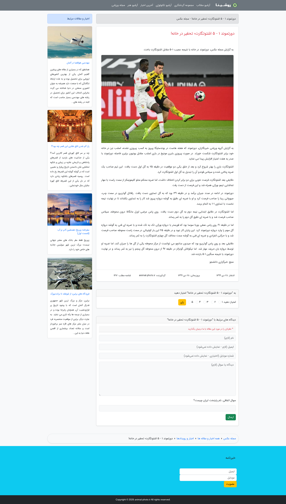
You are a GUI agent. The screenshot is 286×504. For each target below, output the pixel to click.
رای (182, 302)
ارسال (231, 417)
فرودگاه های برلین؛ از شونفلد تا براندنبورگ (69, 294)
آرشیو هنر (133, 5)
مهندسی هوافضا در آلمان (78, 63)
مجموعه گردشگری (184, 5)
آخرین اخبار (147, 5)
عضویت (230, 484)
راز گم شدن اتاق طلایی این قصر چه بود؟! (70, 146)
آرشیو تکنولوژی (164, 5)
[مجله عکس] (226, 5)
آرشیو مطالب (203, 5)
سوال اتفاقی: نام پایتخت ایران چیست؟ (214, 400)
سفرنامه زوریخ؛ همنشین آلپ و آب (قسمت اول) (73, 231)
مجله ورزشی (118, 5)
